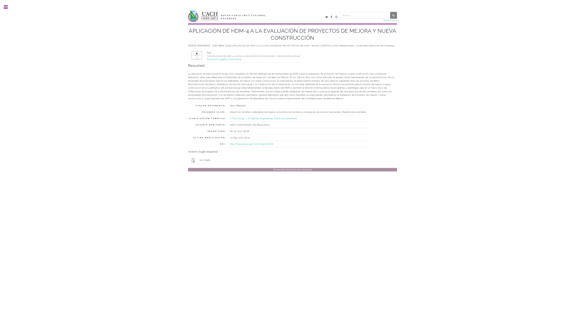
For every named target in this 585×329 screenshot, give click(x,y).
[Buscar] (393, 15)
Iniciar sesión (390, 20)
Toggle (6, 7)
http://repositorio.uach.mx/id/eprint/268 (251, 144)
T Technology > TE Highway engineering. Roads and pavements (263, 118)
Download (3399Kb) (217, 59)
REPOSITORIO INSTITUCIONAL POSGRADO (243, 17)
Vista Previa (235, 59)
